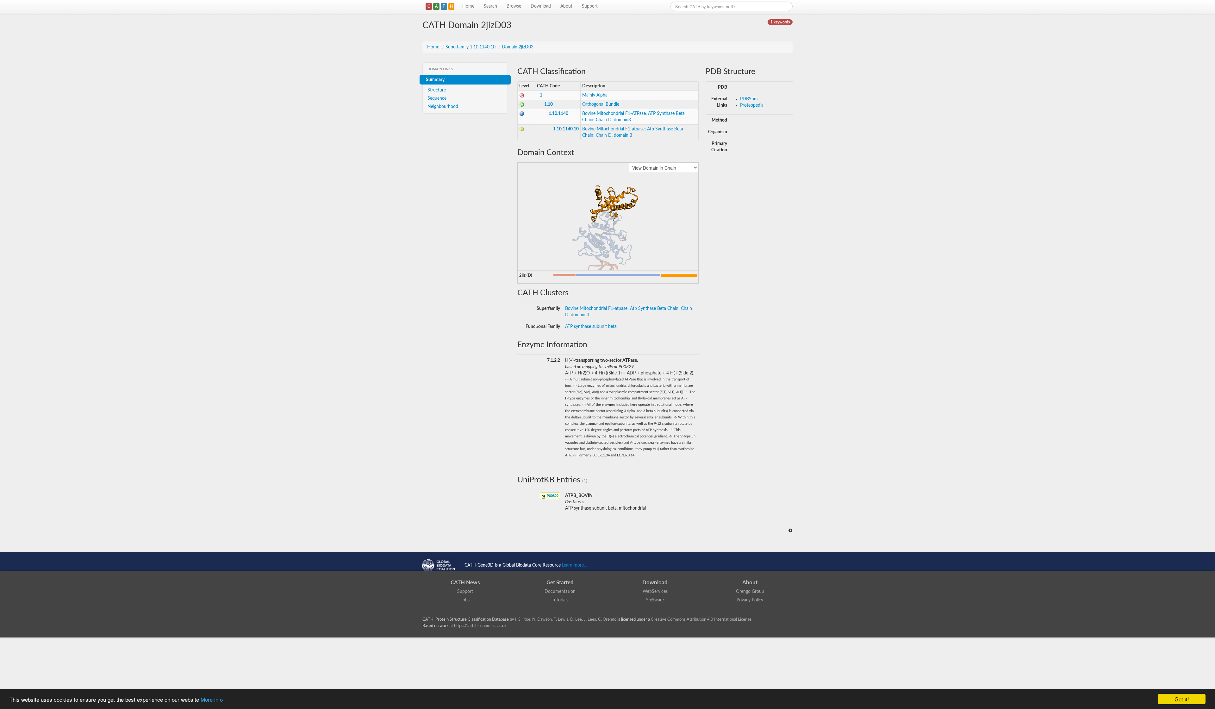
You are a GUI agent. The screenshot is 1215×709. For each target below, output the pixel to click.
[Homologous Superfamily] (521, 129)
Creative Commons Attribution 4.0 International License (701, 619)
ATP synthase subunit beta (591, 326)
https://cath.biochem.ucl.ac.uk (480, 626)
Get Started (560, 582)
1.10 (548, 104)
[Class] (521, 95)
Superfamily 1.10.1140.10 (471, 47)
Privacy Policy (750, 600)
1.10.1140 (558, 113)
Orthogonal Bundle (600, 104)
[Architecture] (521, 104)
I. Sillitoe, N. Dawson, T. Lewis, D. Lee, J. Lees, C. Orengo (565, 619)
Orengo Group (750, 591)
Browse (514, 6)
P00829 (552, 496)
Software (655, 600)
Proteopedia (751, 105)
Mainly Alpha (595, 95)
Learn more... (574, 565)
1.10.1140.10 (566, 129)
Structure (436, 90)
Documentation (560, 591)
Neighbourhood (442, 106)
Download (541, 6)
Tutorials (560, 600)
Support (590, 6)
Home (468, 6)
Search (490, 6)
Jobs (465, 600)
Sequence (436, 98)
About (566, 6)
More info (212, 699)
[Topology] (521, 113)
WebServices (655, 591)
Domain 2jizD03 (517, 47)
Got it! (1181, 699)
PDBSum (749, 99)
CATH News (465, 582)
